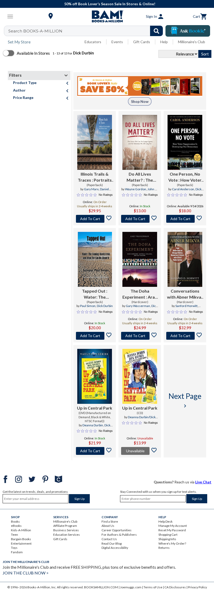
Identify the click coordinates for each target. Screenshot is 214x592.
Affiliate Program (65, 526)
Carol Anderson (183, 189)
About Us (108, 526)
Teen (14, 535)
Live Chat (203, 482)
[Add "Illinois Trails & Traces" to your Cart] (94, 219)
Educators (93, 42)
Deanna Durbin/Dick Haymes (142, 419)
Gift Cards (141, 42)
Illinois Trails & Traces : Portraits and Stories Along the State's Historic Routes (94, 177)
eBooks (16, 526)
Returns (164, 548)
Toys (14, 548)
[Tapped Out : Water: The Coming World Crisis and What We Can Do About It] (94, 259)
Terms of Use (153, 587)
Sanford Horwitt (186, 306)
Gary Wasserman (138, 306)
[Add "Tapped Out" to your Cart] (94, 336)
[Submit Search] (156, 31)
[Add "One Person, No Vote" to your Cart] (185, 219)
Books (15, 521)
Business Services (66, 530)
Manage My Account (172, 526)
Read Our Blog (112, 543)
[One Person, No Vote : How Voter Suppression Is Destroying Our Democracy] (185, 142)
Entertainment (21, 543)
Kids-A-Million (21, 530)
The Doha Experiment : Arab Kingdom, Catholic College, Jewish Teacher (140, 294)
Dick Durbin (105, 306)
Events (117, 42)
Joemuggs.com (130, 587)
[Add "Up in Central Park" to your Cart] (94, 451)
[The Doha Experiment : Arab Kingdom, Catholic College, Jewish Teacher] (139, 259)
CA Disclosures (175, 587)
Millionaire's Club (191, 42)
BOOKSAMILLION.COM (101, 587)
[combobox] (86, 31)
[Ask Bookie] (187, 31)
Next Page (185, 400)
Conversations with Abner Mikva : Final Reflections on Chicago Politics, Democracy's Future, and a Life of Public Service (185, 294)
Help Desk (165, 521)
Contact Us (109, 539)
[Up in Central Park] (94, 376)
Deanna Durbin (92, 425)
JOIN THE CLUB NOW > (26, 572)
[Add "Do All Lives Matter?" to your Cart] (139, 219)
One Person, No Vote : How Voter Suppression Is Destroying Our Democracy (184, 177)
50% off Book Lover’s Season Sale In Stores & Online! (109, 4)
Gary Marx (91, 189)
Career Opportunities (117, 530)
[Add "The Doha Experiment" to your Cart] (139, 336)
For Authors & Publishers (119, 535)
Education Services (66, 535)
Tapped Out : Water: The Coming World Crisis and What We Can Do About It (94, 294)
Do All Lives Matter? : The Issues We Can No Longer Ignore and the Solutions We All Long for (139, 177)
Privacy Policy (197, 587)
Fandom (17, 552)
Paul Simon (88, 306)
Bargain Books (21, 539)
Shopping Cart (167, 535)
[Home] (107, 16)
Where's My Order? (172, 543)
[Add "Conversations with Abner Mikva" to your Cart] (185, 336)
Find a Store (110, 521)
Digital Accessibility (115, 548)
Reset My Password (172, 530)
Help (164, 42)
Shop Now (139, 101)
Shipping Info (167, 539)
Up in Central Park (94, 407)
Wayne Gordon (135, 189)
